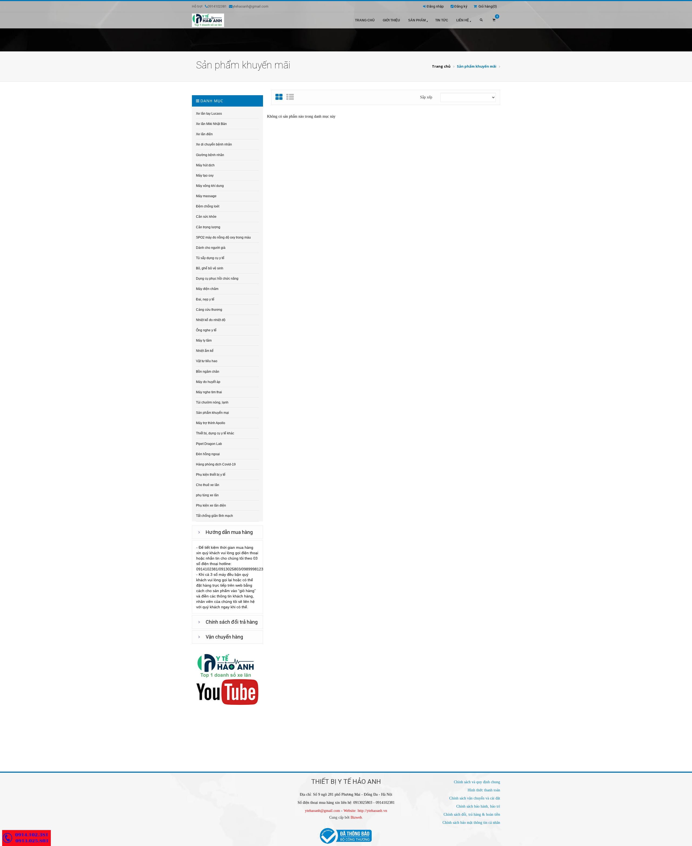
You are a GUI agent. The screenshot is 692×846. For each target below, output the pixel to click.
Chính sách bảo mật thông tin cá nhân (471, 823)
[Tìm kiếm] (481, 20)
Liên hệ (462, 20)
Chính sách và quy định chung (477, 782)
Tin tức (441, 20)
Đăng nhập (435, 6)
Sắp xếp (426, 97)
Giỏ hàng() (487, 6)
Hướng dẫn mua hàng (229, 532)
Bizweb (356, 817)
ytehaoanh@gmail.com (322, 811)
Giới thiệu (391, 20)
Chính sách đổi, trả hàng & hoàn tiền (472, 814)
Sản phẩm (417, 20)
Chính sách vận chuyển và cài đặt (474, 798)
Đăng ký (460, 6)
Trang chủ (365, 20)
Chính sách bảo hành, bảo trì (478, 806)
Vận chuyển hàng (224, 637)
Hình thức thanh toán (484, 790)
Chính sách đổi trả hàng (232, 622)
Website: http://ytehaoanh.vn (365, 811)
